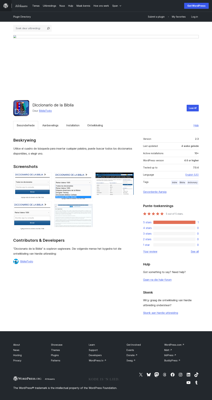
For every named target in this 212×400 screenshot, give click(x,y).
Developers (95, 355)
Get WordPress (196, 5)
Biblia (182, 182)
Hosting (17, 355)
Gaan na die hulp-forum (157, 279)
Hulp (196, 125)
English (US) (192, 174)
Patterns (55, 360)
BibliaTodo (45, 110)
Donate (132, 355)
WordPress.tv (97, 360)
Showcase (56, 344)
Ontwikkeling (95, 125)
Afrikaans (50, 379)
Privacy (17, 360)
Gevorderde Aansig (154, 191)
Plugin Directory (22, 16)
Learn (92, 344)
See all (195, 251)
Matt (168, 350)
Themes (55, 350)
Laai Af (193, 108)
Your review (150, 251)
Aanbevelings (50, 125)
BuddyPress (172, 360)
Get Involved (134, 344)
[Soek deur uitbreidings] (48, 28)
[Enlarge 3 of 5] (88, 177)
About (16, 344)
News (16, 350)
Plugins (55, 355)
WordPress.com (174, 344)
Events (130, 350)
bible (174, 182)
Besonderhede (26, 125)
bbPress (170, 355)
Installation (73, 125)
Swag (131, 360)
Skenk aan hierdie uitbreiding (160, 312)
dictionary (192, 182)
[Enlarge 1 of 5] (47, 177)
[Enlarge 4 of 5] (88, 208)
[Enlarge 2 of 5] (47, 206)
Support (93, 350)
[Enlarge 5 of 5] (129, 177)
